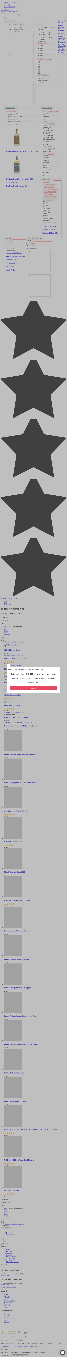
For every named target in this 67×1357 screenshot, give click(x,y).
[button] (8, 665)
